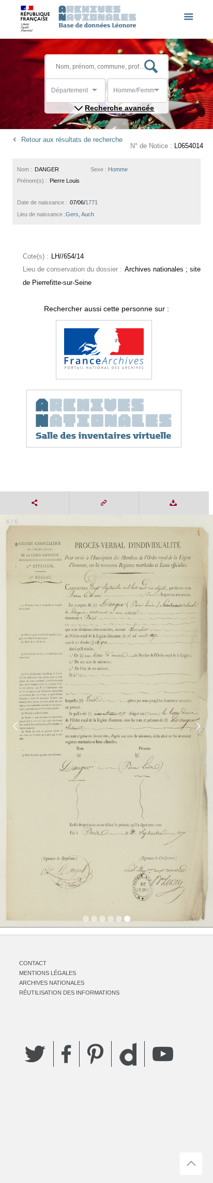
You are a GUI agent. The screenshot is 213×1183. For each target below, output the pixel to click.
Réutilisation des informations (69, 992)
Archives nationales (51, 983)
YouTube (163, 1054)
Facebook (66, 1054)
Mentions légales (47, 973)
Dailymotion (127, 1054)
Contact (33, 963)
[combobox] (97, 93)
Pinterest (95, 1054)
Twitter (35, 1054)
